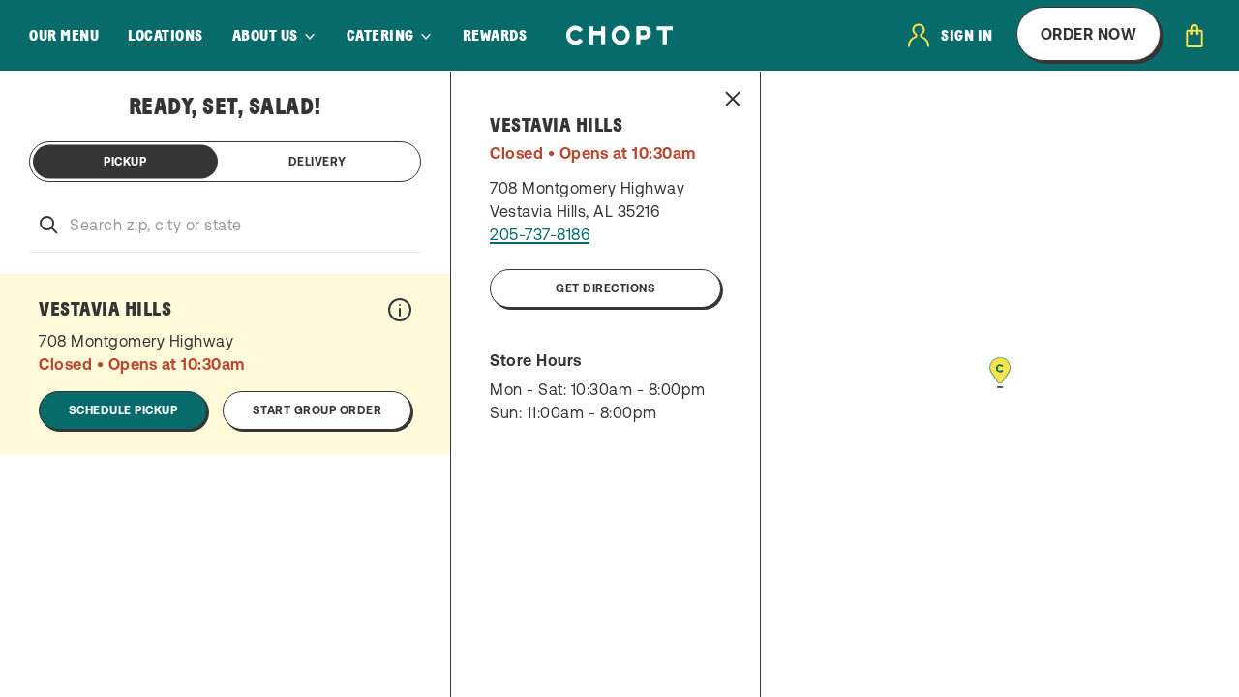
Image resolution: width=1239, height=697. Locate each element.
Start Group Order (317, 410)
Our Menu (64, 36)
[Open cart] (1194, 35)
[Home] (619, 35)
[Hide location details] (732, 98)
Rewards (495, 36)
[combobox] (225, 224)
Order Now (1089, 34)
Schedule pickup (123, 410)
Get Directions (605, 288)
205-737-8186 (539, 234)
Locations (165, 36)
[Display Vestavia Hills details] (399, 309)
